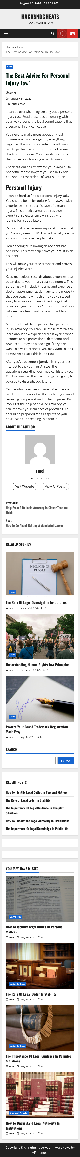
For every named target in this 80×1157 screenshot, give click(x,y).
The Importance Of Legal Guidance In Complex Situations (38, 1058)
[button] (6, 33)
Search (11, 749)
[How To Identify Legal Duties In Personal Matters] (40, 899)
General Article (19, 1112)
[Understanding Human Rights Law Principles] (40, 636)
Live (72, 33)
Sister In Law (17, 983)
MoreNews (62, 1147)
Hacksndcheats (40, 16)
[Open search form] (52, 33)
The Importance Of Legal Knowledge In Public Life (37, 828)
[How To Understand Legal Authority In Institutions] (40, 1095)
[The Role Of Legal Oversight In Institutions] (40, 574)
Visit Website (24, 486)
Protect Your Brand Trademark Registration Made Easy (37, 729)
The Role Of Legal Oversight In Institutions (36, 602)
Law (9, 66)
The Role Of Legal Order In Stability (28, 800)
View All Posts (55, 486)
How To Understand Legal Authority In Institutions (37, 820)
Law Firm (15, 916)
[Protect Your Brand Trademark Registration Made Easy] (40, 699)
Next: (34, 523)
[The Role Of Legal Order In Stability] (40, 966)
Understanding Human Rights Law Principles (37, 664)
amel (12, 93)
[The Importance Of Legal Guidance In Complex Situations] (40, 1028)
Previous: (37, 507)
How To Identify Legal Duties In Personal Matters (37, 792)
